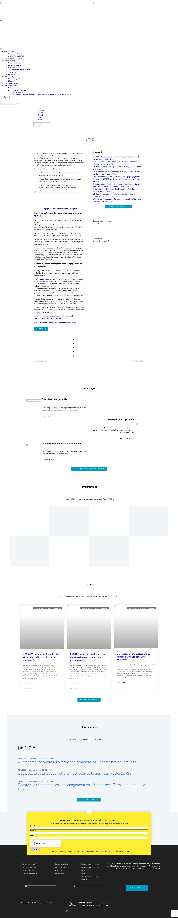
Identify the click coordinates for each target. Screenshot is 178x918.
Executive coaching (15, 67)
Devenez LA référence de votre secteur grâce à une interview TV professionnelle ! (42, 95)
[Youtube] (152, 902)
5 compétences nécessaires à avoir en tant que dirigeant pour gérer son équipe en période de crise (117, 185)
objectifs (63, 279)
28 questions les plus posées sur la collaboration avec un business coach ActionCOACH (117, 172)
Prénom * (33, 831)
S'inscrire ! (35, 849)
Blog (10, 81)
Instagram (73, 209)
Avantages (12, 72)
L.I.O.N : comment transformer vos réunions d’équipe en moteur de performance (87, 657)
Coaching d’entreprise (15, 63)
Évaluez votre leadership (90, 867)
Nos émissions (17, 92)
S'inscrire (37, 126)
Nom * (32, 826)
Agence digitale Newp (100, 905)
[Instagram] (157, 902)
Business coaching (14, 65)
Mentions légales (24, 903)
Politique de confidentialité (42, 903)
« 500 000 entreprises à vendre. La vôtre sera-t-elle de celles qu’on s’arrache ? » (41, 657)
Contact (7, 97)
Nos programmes (10, 86)
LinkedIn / (66, 209)
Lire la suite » (28, 683)
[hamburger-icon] (1, 48)
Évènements (85, 870)
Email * (32, 835)
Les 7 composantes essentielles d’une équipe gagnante (116, 176)
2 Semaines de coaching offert (19, 70)
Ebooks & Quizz (14, 79)
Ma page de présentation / (52, 209)
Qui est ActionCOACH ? (17, 56)
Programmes (13, 74)
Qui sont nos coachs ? (16, 58)
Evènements (12, 88)
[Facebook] (140, 902)
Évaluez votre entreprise (90, 864)
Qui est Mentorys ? (15, 54)
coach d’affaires (42, 312)
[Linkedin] (146, 902)
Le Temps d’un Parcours (17, 90)
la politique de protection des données (102, 851)
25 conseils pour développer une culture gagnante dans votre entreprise (133, 656)
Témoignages (13, 83)
